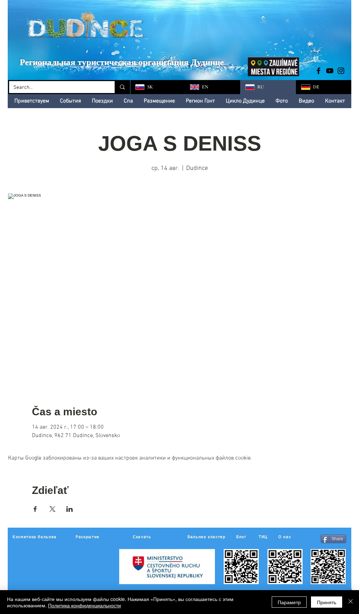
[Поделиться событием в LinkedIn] (69, 509)
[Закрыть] (350, 602)
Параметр (289, 602)
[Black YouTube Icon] (329, 70)
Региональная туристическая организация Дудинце (122, 62)
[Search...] (122, 87)
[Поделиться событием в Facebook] (35, 509)
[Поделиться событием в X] (52, 509)
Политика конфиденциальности (84, 605)
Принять (326, 602)
